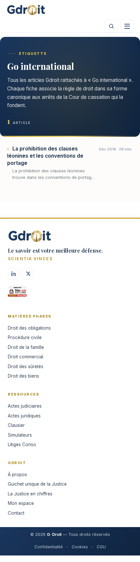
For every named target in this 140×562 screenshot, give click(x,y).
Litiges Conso (22, 444)
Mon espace (21, 503)
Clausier (16, 425)
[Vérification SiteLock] (17, 293)
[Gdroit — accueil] (26, 9)
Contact (16, 513)
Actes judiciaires (25, 406)
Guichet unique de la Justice (37, 484)
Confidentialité (49, 546)
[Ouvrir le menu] (126, 26)
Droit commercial (25, 356)
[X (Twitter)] (28, 274)
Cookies (80, 546)
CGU (101, 546)
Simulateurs (20, 435)
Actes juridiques (24, 415)
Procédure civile (25, 337)
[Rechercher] (111, 26)
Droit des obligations (29, 328)
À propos (17, 474)
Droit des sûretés (25, 366)
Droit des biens (23, 376)
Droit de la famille (26, 347)
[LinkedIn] (14, 274)
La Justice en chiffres (30, 493)
